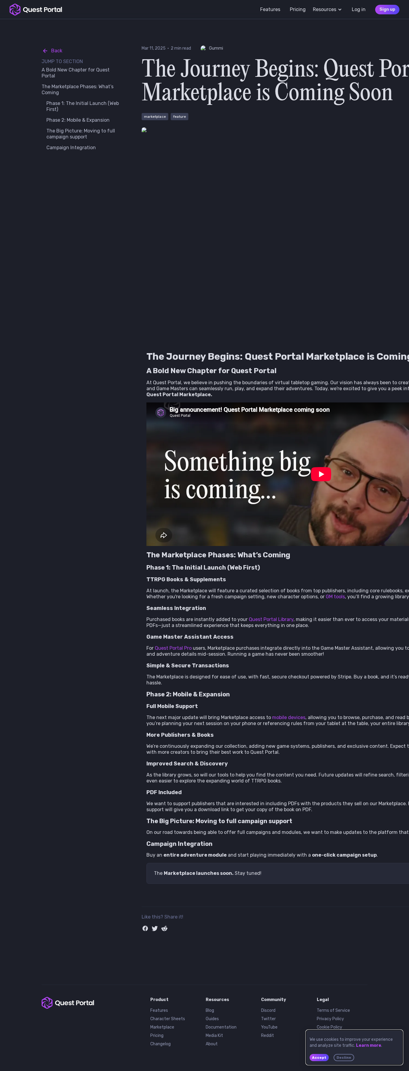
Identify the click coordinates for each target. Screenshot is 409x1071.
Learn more (368, 1045)
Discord (268, 1010)
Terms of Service (333, 1010)
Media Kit (214, 1035)
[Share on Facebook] (145, 928)
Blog (210, 1010)
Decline (344, 1057)
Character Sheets (167, 1018)
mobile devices (288, 717)
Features (159, 1010)
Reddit (267, 1035)
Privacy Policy (330, 1018)
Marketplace (162, 1027)
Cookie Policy (329, 1027)
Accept (319, 1057)
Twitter (268, 1018)
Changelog (160, 1043)
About (212, 1043)
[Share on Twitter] (154, 928)
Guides (212, 1018)
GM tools (335, 596)
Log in (359, 9)
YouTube (269, 1027)
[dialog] (354, 1047)
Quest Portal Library (271, 619)
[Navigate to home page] (36, 10)
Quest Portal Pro (173, 648)
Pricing (156, 1035)
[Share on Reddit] (164, 928)
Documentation (221, 1027)
